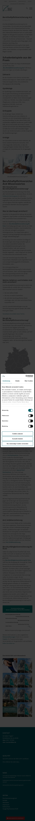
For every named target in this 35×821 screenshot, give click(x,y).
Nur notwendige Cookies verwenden (17, 443)
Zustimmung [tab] (6, 381)
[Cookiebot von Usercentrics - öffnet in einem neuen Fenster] (25, 376)
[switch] (30, 415)
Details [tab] (17, 381)
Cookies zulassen (17, 433)
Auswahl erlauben (17, 438)
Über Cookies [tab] (29, 381)
